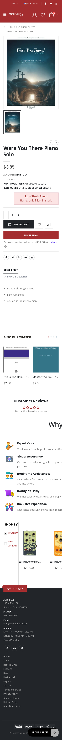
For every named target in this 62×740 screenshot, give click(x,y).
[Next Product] (56, 142)
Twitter (12, 257)
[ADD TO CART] (23, 352)
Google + (25, 257)
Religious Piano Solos (32, 183)
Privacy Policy (10, 693)
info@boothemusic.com (15, 623)
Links (13, 3)
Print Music (10, 183)
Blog (5, 673)
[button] (47, 337)
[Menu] (4, 14)
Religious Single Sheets (22, 27)
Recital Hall (9, 677)
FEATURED (13, 533)
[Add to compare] (49, 224)
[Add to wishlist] (39, 224)
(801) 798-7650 (10, 615)
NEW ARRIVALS (13, 543)
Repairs (7, 681)
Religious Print (12, 187)
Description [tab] (10, 269)
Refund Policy (10, 702)
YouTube (14, 648)
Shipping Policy (11, 697)
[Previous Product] (51, 142)
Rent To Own (10, 664)
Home (4, 27)
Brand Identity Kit (12, 706)
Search (7, 685)
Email (32, 257)
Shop (6, 660)
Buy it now (31, 235)
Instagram (22, 648)
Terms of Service (12, 689)
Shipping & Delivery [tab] (15, 276)
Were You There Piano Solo (30, 151)
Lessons (7, 668)
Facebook (6, 257)
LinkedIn (19, 257)
